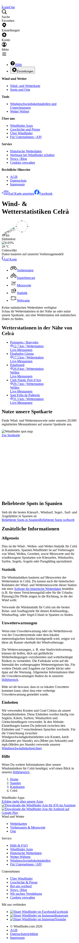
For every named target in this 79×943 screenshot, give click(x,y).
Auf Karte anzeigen (21, 193)
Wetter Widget (19, 111)
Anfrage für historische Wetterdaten (37, 589)
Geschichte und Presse (25, 129)
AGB (13, 177)
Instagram (61, 915)
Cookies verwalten (22, 162)
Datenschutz (18, 180)
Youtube (60, 919)
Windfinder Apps (21, 125)
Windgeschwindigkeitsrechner (22, 748)
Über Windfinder (21, 133)
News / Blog (18, 159)
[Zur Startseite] (2, 3)
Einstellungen (25, 71)
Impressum (17, 184)
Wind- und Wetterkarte (25, 86)
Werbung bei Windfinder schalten (32, 155)
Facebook (45, 193)
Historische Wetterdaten (26, 151)
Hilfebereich (10, 679)
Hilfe (18, 64)
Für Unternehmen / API (26, 137)
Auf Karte (10, 259)
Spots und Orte (20, 89)
